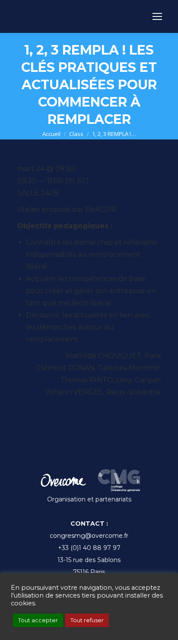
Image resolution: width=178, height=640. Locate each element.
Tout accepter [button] (38, 620)
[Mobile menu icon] (157, 16)
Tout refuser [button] (87, 620)
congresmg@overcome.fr (89, 536)
